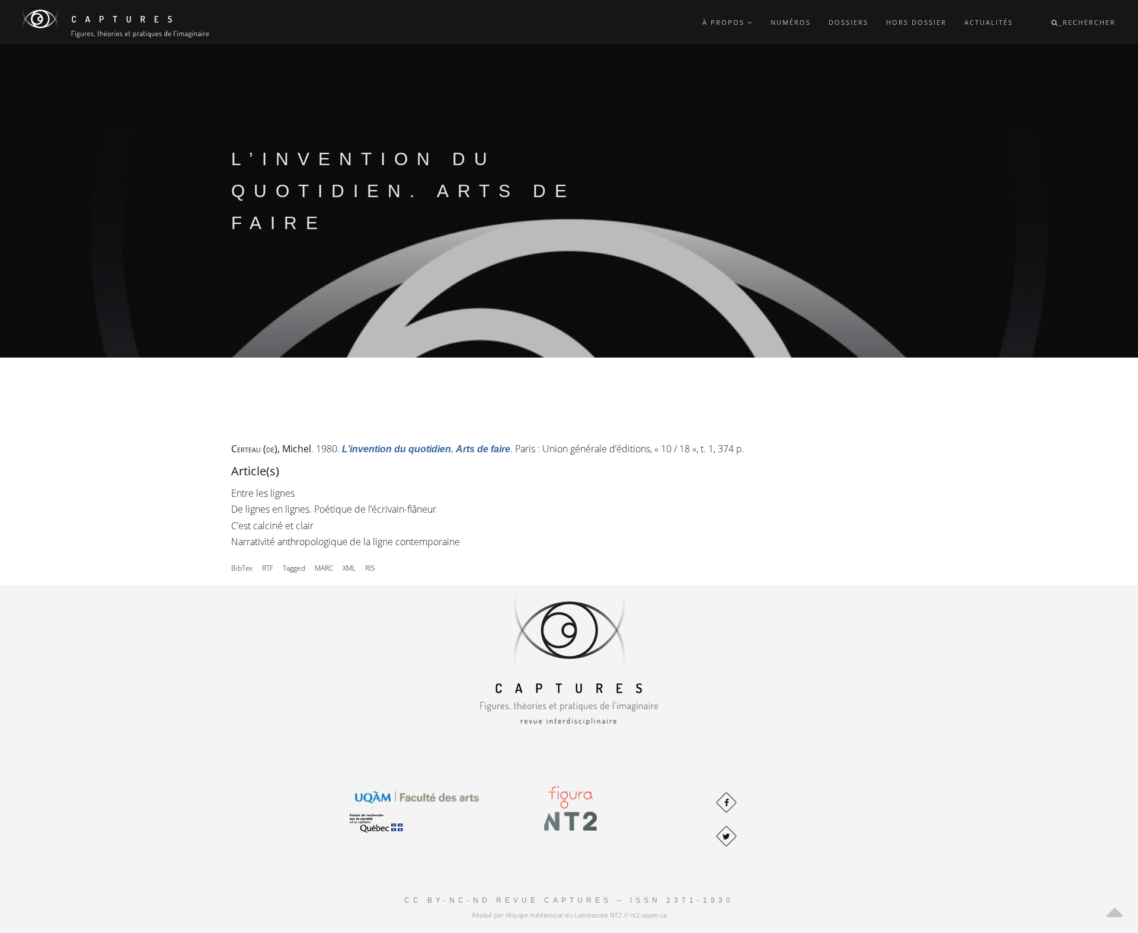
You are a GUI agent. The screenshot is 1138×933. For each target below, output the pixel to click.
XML (349, 568)
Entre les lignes (263, 493)
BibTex (241, 568)
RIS (370, 568)
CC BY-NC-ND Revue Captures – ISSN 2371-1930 (569, 900)
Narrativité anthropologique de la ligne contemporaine (345, 541)
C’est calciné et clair (272, 525)
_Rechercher (1087, 22)
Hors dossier (916, 22)
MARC (324, 568)
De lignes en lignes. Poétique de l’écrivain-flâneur (333, 509)
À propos (724, 22)
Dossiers (848, 22)
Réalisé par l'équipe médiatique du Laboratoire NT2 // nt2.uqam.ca (569, 915)
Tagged (294, 568)
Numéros (791, 22)
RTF (267, 568)
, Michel (271, 448)
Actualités (988, 22)
